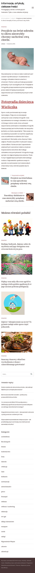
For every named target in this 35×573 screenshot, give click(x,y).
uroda (3, 531)
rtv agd (3, 516)
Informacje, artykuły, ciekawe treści (12, 5)
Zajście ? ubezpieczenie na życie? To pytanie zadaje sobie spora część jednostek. (16, 324)
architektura (5, 437)
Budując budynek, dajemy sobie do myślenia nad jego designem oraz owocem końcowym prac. (16, 246)
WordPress (4, 567)
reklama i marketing (8, 506)
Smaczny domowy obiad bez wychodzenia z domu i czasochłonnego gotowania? (13, 362)
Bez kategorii (5, 442)
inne (2, 472)
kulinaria (4, 477)
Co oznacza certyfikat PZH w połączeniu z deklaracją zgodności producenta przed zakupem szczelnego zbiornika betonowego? (16, 405)
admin (3, 44)
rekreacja (4, 511)
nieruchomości (6, 487)
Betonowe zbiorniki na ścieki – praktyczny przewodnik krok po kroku (14, 396)
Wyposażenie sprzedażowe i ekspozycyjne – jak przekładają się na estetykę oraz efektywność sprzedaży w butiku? (16, 422)
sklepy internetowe (7, 521)
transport (4, 526)
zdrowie (4, 546)
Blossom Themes (15, 565)
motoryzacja (5, 482)
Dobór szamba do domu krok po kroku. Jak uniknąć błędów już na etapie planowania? (17, 388)
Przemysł (4, 497)
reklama (4, 502)
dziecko (4, 462)
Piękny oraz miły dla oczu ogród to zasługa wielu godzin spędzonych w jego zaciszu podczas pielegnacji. (16, 284)
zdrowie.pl (4, 551)
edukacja (4, 467)
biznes (3, 447)
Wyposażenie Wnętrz (8, 541)
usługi (4, 27)
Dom (2, 457)
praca (3, 492)
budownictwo (5, 452)
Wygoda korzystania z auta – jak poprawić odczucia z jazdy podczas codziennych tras (17, 413)
